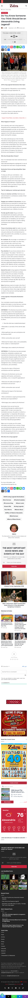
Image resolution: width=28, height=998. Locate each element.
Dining (2, 941)
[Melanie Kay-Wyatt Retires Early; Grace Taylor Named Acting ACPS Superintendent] (7, 636)
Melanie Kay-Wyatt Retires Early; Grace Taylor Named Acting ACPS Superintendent (7, 643)
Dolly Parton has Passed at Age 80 (10, 901)
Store (2, 944)
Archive (3, 937)
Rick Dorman (14, 516)
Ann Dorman (7, 500)
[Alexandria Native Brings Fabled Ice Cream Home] (23, 882)
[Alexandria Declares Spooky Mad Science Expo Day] (7, 618)
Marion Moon (19, 509)
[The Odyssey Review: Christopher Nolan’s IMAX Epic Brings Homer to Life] (21, 636)
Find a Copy (14, 702)
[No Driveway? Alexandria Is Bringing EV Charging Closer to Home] (14, 882)
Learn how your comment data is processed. (13, 679)
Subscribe (3, 948)
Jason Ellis (8, 506)
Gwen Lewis (20, 503)
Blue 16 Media (18, 984)
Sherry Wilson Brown (14, 519)
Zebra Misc (8, 9)
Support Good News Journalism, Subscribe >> (14, 118)
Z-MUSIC (3, 953)
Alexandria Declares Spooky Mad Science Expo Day (6, 624)
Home (3, 9)
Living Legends (19, 506)
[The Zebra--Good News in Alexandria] (14, 5)
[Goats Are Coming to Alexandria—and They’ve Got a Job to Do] (14, 887)
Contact (3, 946)
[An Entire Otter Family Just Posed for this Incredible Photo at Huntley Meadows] (5, 887)
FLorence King (8, 503)
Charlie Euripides (20, 500)
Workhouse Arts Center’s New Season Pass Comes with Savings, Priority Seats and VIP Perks (20, 625)
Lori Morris (8, 509)
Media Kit (3, 950)
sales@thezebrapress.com (7, 972)
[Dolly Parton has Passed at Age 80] (14, 877)
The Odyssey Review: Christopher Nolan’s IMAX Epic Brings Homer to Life (20, 643)
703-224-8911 (14, 971)
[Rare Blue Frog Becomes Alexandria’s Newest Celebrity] (5, 877)
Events (2, 939)
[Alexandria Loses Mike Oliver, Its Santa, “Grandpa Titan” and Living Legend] (23, 877)
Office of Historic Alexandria (14, 513)
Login (25, 666)
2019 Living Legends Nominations (14, 496)
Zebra (4, 28)
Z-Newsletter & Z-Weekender (8, 955)
